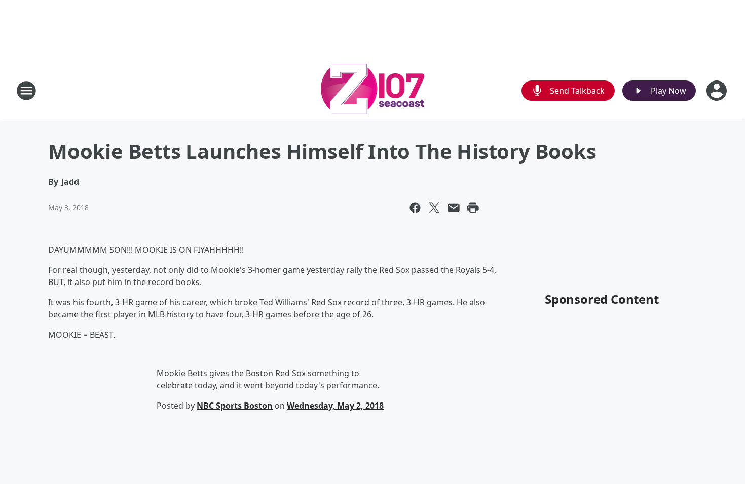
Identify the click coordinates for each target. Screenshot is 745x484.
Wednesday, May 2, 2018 (335, 405)
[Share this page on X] (434, 207)
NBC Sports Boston (235, 405)
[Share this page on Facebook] (415, 207)
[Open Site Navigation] (26, 90)
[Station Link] (373, 90)
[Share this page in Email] (453, 207)
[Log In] (717, 90)
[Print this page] (473, 207)
